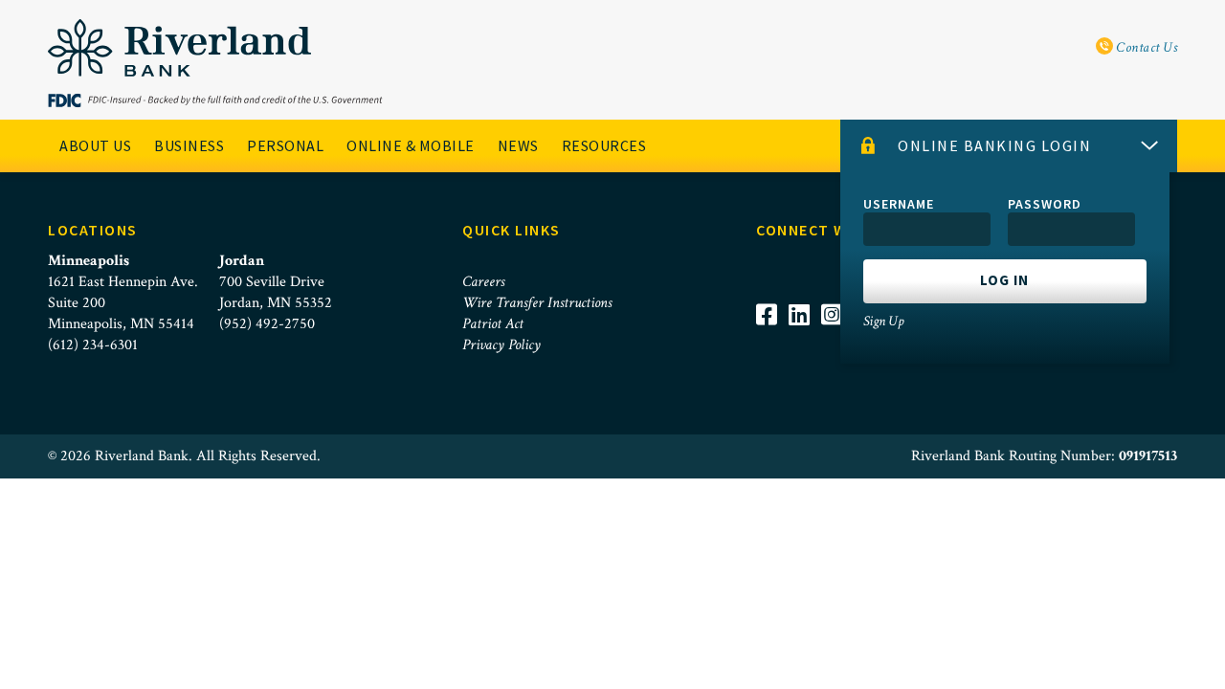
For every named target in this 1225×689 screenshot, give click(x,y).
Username (898, 203)
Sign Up (883, 321)
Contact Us (1145, 47)
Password (1044, 203)
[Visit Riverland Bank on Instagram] (837, 340)
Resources (604, 145)
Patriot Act (492, 324)
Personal (285, 145)
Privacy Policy (501, 345)
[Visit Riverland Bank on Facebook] (772, 340)
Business (189, 145)
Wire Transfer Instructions (537, 303)
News (518, 145)
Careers (483, 282)
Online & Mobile (410, 145)
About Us (95, 145)
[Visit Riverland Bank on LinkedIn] (805, 340)
